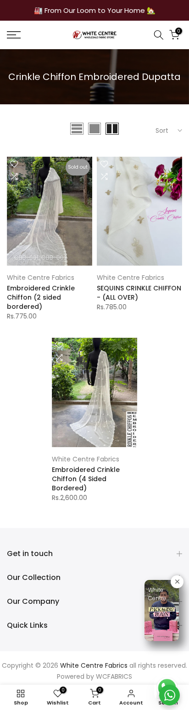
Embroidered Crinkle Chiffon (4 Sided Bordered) (86, 479)
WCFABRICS (114, 676)
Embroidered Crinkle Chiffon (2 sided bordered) (41, 297)
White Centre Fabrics (40, 277)
